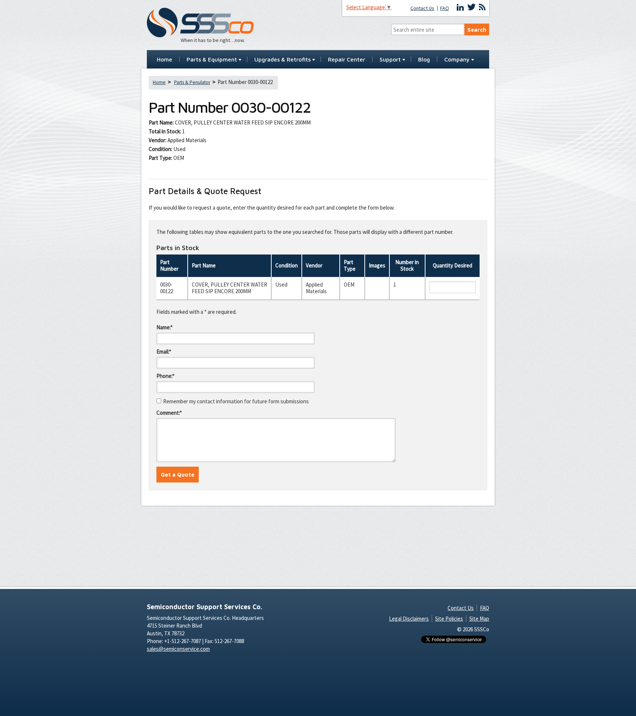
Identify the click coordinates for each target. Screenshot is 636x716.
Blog (424, 60)
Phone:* (165, 376)
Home (164, 60)
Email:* (163, 351)
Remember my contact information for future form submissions (236, 401)
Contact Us (422, 8)
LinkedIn (460, 7)
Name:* (164, 327)
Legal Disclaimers (409, 618)
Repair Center (346, 60)
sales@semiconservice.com (178, 648)
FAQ (444, 8)
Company (457, 60)
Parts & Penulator (192, 82)
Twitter (471, 7)
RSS (482, 7)
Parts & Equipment (212, 60)
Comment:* (169, 412)
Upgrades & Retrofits (282, 60)
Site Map (479, 618)
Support (390, 60)
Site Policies (449, 618)
